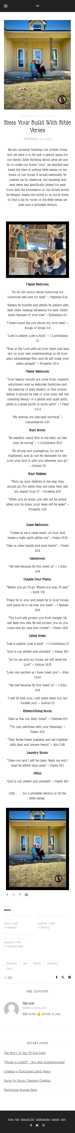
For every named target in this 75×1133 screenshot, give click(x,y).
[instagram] (43, 1125)
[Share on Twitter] (13, 895)
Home (38, 116)
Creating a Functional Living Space (27, 1071)
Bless (25, 963)
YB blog (49, 116)
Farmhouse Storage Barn (20, 1090)
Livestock (55, 1119)
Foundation (52, 963)
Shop (63, 1119)
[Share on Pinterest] (20, 895)
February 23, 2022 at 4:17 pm (34, 1007)
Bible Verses (12, 963)
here (19, 793)
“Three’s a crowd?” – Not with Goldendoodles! (34, 1062)
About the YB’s (27, 1119)
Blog (17, 1119)
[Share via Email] (26, 895)
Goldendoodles (43, 1119)
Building (26, 116)
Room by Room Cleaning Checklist (27, 1081)
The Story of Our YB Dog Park (24, 1053)
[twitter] (37, 1125)
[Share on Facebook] (7, 895)
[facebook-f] (31, 1125)
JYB (10, 977)
